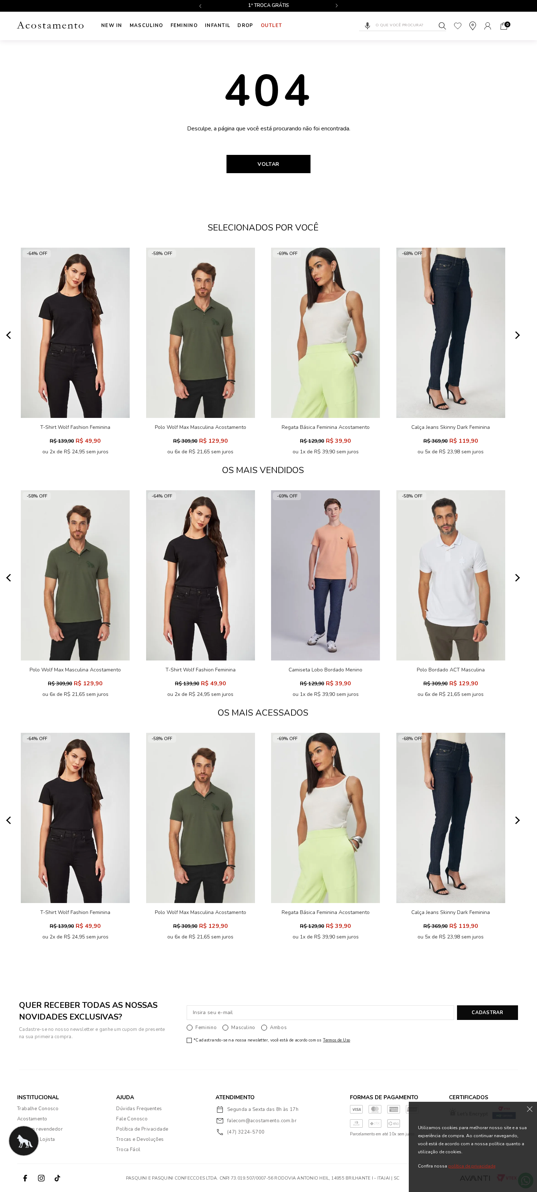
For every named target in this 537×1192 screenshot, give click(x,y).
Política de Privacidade (142, 1129)
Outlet (271, 25)
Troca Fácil (128, 1149)
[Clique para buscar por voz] (367, 26)
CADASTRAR (487, 1012)
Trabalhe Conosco (37, 1108)
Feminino (184, 25)
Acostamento (32, 1119)
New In (111, 25)
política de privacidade (471, 1166)
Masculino (146, 25)
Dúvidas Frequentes (139, 1108)
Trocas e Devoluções (140, 1139)
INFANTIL (217, 25)
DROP (245, 25)
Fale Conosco (132, 1119)
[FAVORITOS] (457, 26)
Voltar (268, 164)
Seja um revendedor (40, 1129)
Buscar (442, 26)
